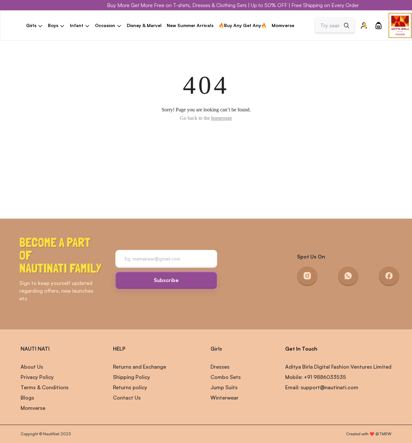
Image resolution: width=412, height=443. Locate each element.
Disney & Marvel (144, 25)
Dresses (220, 366)
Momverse (283, 25)
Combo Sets (226, 377)
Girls (216, 348)
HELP (119, 348)
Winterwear (225, 397)
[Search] (346, 25)
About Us (32, 366)
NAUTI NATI (35, 348)
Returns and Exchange (139, 366)
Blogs (27, 397)
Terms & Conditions (45, 387)
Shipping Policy (131, 377)
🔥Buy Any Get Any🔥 (243, 25)
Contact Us (127, 397)
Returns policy (130, 387)
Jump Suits (224, 387)
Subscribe (166, 280)
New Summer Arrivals (190, 25)
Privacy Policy (37, 377)
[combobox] (330, 25)
